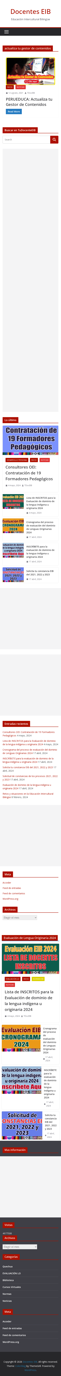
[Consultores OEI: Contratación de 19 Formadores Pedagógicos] (30, 440)
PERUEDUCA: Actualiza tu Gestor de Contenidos (29, 101)
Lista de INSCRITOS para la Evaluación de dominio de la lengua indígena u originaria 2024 (40, 503)
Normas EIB (38, 979)
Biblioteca (8, 1280)
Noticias (20, 87)
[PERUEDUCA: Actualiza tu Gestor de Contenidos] (30, 71)
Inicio (10, 87)
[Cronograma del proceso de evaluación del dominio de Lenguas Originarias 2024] (13, 529)
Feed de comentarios (14, 893)
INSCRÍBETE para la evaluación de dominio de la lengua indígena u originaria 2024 (40, 551)
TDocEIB (31, 93)
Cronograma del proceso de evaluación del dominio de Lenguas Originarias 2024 (40, 527)
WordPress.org (10, 898)
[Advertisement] (30, 280)
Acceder (7, 882)
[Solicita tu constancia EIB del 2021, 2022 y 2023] (13, 575)
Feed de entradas (12, 888)
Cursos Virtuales (12, 1287)
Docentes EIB (30, 11)
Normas (7, 1293)
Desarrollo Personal (17, 460)
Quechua (8, 1266)
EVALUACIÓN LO (12, 979)
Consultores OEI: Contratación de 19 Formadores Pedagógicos (29, 472)
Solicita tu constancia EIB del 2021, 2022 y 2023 (40, 572)
